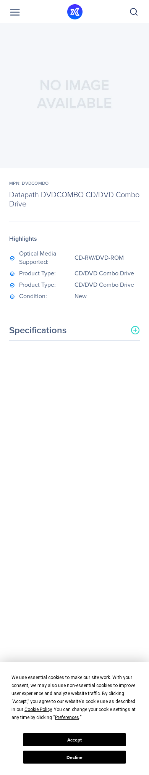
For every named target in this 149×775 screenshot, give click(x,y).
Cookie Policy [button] (38, 709)
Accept (74, 740)
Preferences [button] (67, 717)
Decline (74, 757)
